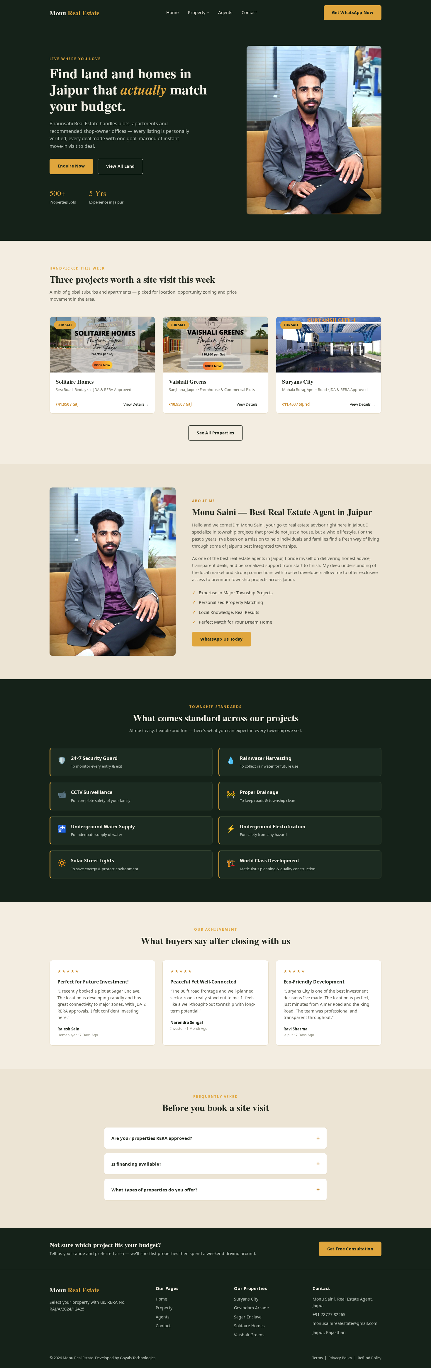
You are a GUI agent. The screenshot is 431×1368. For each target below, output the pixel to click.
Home (172, 12)
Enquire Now (71, 166)
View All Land (120, 166)
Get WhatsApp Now (352, 12)
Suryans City (246, 1299)
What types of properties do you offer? (154, 1190)
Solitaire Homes (249, 1325)
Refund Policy (369, 1357)
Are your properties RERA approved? (151, 1138)
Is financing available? (136, 1164)
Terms (317, 1357)
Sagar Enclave (248, 1317)
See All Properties (215, 433)
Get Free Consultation (350, 1249)
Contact (249, 12)
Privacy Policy (340, 1357)
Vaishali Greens (249, 1334)
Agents (225, 12)
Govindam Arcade (251, 1308)
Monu (74, 13)
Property (198, 12)
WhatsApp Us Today (221, 639)
